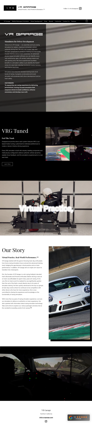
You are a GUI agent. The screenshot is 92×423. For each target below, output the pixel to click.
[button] (87, 21)
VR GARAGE (27, 7)
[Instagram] (80, 8)
